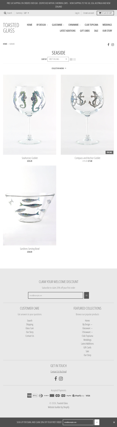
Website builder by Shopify (58, 407)
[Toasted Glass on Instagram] (112, 44)
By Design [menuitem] (41, 24)
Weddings (87, 339)
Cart (107, 13)
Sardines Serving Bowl (29, 248)
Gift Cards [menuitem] (85, 30)
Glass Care (30, 328)
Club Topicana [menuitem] (91, 24)
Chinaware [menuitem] (73, 24)
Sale (87, 351)
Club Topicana (87, 336)
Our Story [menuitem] (107, 30)
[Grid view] (71, 59)
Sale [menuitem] (96, 30)
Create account (88, 13)
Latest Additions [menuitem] (68, 30)
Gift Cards (87, 347)
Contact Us (29, 336)
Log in (77, 13)
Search (29, 320)
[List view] (74, 59)
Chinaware (86, 332)
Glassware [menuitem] (57, 24)
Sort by (44, 59)
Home (5, 44)
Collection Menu (58, 68)
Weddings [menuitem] (107, 24)
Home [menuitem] (29, 24)
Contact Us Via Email (59, 371)
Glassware (86, 328)
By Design (86, 324)
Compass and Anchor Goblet (87, 158)
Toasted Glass (11, 27)
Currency (19, 13)
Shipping (29, 324)
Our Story (29, 332)
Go (97, 422)
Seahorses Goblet (30, 158)
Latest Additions (87, 343)
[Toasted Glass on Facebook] (108, 44)
